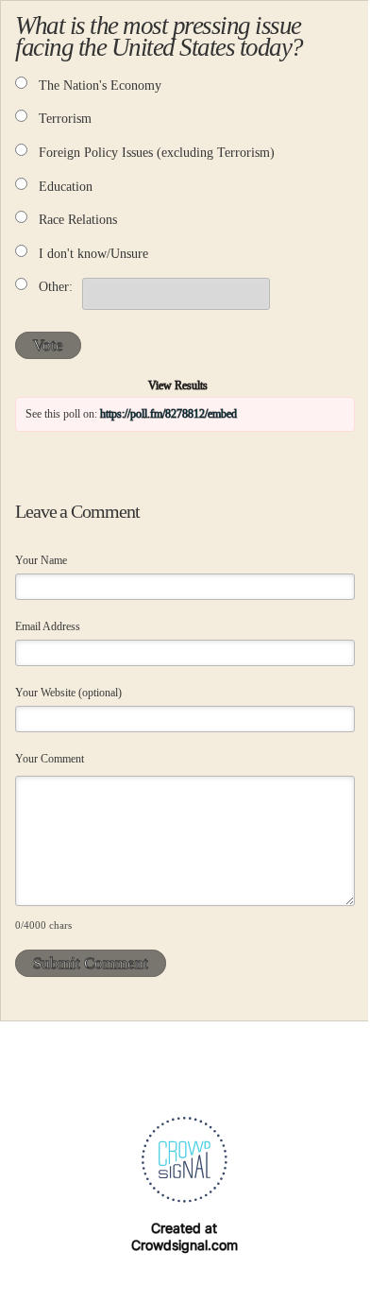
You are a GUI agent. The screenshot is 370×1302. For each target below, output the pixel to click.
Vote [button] (48, 345)
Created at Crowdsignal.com (184, 1236)
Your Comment (49, 758)
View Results (178, 385)
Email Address (47, 626)
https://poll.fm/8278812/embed (168, 413)
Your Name (41, 560)
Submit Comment (90, 963)
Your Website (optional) (68, 692)
